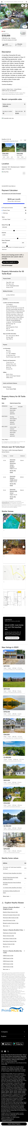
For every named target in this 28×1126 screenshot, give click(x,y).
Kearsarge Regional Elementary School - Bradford (13, 463)
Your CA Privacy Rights (11, 1061)
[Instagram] (2, 1051)
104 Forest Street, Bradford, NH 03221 (12, 873)
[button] (2, 2)
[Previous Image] (3, 147)
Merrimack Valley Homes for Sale (10, 917)
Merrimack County (15, 167)
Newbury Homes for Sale (8, 944)
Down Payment (6, 240)
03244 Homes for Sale (8, 958)
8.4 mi (22, 490)
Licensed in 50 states (7, 1120)
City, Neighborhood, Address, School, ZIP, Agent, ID (14, 1)
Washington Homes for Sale (9, 933)
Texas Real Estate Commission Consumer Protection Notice (12, 1107)
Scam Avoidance (16, 1056)
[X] (8, 1051)
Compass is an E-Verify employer (14, 1057)
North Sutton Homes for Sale (9, 941)
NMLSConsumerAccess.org (7, 1119)
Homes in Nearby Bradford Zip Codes (12, 951)
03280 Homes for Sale (8, 955)
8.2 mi (21, 477)
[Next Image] (13, 147)
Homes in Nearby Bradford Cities (13, 930)
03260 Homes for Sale (8, 966)
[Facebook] (5, 1051)
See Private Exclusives (12, 638)
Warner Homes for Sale (8, 935)
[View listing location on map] (23, 33)
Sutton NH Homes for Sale (9, 920)
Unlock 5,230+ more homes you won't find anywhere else (14, 627)
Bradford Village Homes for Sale (10, 912)
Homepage (4, 167)
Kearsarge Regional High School (13, 491)
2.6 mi (21, 460)
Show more (5, 926)
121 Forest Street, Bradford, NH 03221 (12, 887)
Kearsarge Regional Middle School (13, 478)
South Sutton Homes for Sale (9, 938)
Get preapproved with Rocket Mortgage (11, 193)
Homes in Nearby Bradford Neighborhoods (11, 908)
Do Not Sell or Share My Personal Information (11, 1054)
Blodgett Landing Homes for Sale (10, 923)
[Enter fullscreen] (24, 173)
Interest (4, 232)
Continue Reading (7, 84)
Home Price (5, 225)
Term (3, 217)
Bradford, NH (11, 40)
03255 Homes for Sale (8, 961)
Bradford (23, 167)
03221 (15, 40)
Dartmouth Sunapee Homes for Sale (11, 915)
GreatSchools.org (5, 502)
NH (9, 167)
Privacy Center (8, 1056)
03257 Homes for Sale (8, 964)
